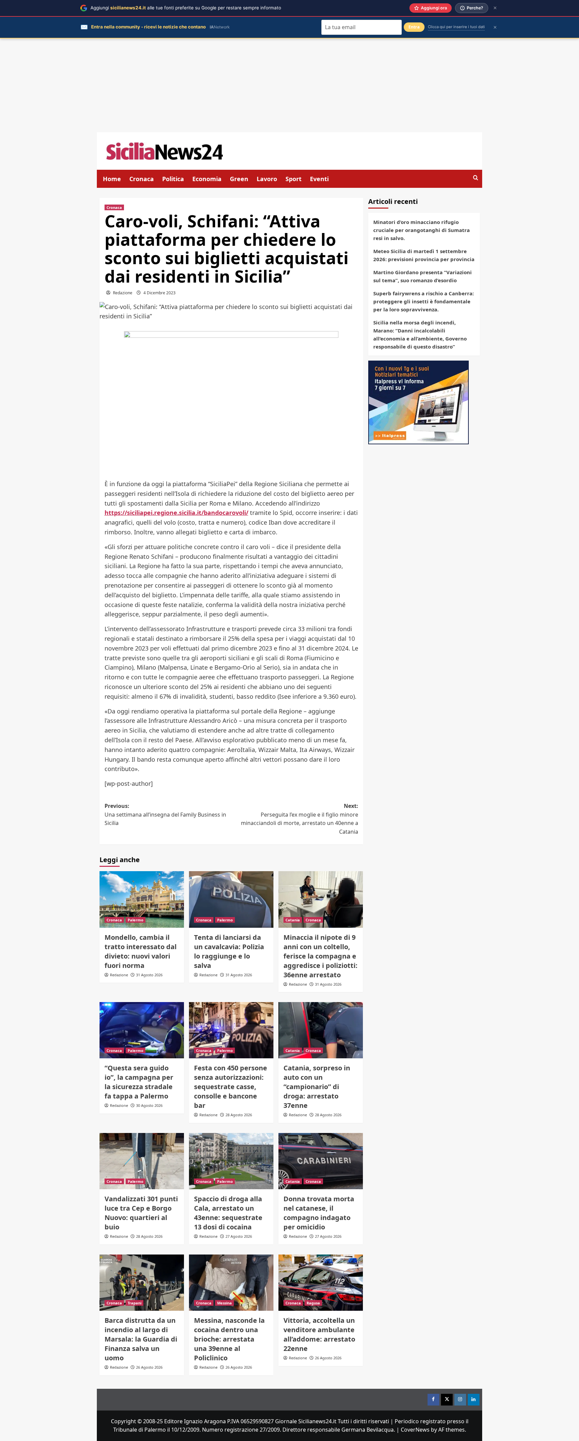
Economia (206, 179)
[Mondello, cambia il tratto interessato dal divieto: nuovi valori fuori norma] (142, 899)
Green (239, 179)
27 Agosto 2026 (239, 1236)
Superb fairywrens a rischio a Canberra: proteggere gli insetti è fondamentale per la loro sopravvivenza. (423, 301)
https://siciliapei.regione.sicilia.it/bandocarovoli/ (176, 513)
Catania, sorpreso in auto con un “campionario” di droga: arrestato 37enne (316, 1086)
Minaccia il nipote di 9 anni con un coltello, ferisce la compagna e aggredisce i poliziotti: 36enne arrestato (320, 956)
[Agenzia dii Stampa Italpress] (418, 401)
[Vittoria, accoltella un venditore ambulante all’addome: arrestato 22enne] (320, 1283)
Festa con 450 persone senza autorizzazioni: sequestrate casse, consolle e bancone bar (230, 1086)
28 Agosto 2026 (239, 1114)
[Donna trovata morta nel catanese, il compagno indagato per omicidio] (320, 1161)
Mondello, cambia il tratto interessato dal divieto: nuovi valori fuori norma (141, 951)
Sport (293, 179)
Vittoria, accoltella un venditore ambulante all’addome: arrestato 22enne (319, 1334)
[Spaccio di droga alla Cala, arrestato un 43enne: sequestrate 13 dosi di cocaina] (231, 1161)
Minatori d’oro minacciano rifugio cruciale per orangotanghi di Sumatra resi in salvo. (421, 230)
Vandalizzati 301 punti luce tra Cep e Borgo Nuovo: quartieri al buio (141, 1212)
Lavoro (267, 179)
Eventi (319, 179)
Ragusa (313, 1302)
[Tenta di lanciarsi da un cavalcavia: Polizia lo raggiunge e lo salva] (231, 899)
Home (112, 179)
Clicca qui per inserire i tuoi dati (456, 26)
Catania (292, 919)
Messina (224, 1302)
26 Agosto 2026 (149, 1367)
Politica (173, 179)
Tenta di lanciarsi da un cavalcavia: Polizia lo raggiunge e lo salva (229, 951)
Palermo (135, 919)
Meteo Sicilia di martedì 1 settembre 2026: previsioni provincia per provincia (423, 255)
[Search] (475, 178)
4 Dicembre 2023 (159, 293)
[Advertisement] (289, 85)
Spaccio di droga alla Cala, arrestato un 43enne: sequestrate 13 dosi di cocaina (228, 1212)
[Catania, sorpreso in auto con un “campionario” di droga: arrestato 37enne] (320, 1030)
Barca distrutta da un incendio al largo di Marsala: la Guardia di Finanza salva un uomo (141, 1339)
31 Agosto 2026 (149, 974)
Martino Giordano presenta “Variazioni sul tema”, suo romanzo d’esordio (422, 276)
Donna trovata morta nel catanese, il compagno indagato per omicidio (318, 1212)
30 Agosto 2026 (149, 1105)
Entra (414, 27)
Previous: (165, 814)
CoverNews (415, 1429)
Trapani (134, 1302)
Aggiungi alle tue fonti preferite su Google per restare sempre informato (185, 7)
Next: (299, 818)
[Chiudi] (495, 7)
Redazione (122, 293)
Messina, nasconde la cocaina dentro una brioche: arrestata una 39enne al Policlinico (229, 1339)
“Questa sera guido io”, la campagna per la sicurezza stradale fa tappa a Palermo (139, 1082)
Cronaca (141, 179)
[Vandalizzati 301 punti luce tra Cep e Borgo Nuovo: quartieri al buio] (142, 1161)
